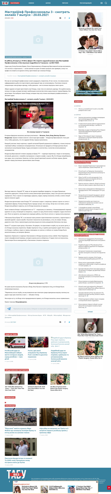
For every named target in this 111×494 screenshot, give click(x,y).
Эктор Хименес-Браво (35, 315)
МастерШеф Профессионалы (18, 315)
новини (31, 3)
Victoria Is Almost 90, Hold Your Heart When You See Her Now (36, 388)
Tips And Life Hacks (90, 337)
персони (65, 3)
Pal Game (90, 360)
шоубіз (48, 3)
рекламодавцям (86, 3)
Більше (90, 311)
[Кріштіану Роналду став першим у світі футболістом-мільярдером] (90, 150)
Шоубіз (50, 315)
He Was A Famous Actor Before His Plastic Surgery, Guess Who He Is (59, 388)
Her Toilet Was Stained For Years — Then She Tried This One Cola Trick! (14, 388)
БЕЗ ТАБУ (13, 322)
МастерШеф (58, 315)
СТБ (45, 315)
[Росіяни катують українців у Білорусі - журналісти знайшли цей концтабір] (90, 223)
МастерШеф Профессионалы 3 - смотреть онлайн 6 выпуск (37, 76)
